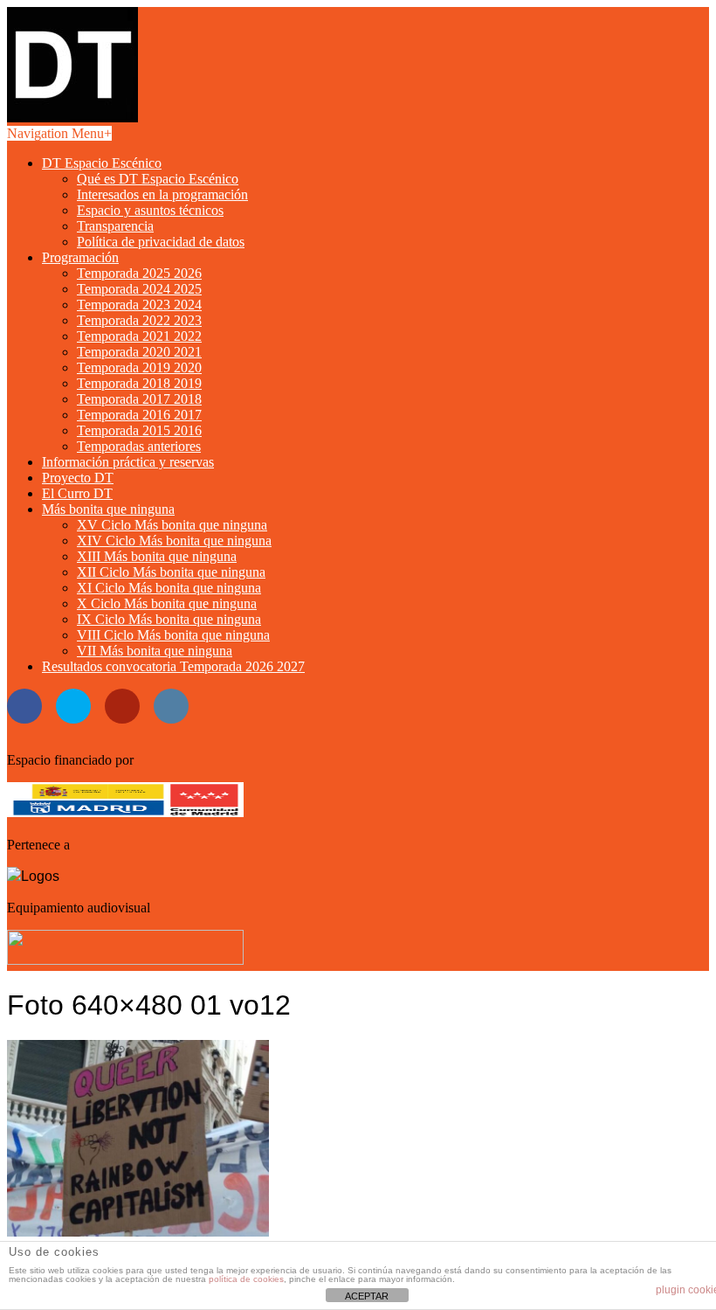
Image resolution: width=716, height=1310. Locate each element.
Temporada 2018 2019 (139, 383)
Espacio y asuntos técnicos (150, 210)
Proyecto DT (78, 477)
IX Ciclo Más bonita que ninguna (169, 619)
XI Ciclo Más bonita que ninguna (169, 587)
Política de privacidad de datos (160, 241)
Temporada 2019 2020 (139, 367)
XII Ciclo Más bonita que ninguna (171, 572)
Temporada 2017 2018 (139, 399)
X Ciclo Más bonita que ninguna (167, 603)
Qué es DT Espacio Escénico (157, 178)
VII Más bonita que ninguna (154, 650)
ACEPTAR (367, 1296)
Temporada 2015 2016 (139, 430)
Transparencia (115, 225)
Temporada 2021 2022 (139, 336)
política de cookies (246, 1279)
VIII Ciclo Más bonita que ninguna (173, 634)
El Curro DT (77, 493)
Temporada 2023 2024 (139, 304)
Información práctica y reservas (128, 461)
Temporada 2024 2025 (139, 288)
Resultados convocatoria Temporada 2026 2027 (173, 666)
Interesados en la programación (162, 194)
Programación (80, 257)
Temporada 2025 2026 (139, 273)
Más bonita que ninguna (108, 509)
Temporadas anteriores (139, 446)
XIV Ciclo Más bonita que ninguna (174, 540)
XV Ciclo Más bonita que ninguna (172, 524)
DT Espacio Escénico (102, 163)
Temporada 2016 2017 (139, 414)
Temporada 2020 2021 (139, 351)
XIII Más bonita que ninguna (157, 556)
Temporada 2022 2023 (139, 320)
